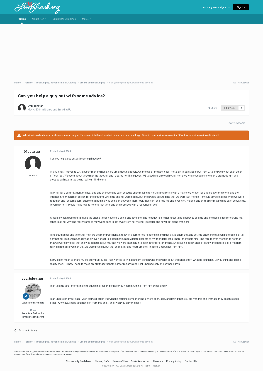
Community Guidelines (64, 19)
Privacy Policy (174, 361)
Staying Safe (102, 361)
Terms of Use (120, 361)
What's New (38, 19)
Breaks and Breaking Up (57, 109)
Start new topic (236, 123)
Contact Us (191, 361)
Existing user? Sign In (215, 7)
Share (213, 108)
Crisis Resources (140, 361)
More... (86, 19)
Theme (157, 361)
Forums (22, 19)
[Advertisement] (131, 51)
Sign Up (241, 7)
